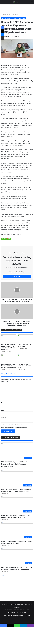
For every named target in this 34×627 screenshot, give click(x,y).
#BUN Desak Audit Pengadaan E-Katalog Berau (24, 365)
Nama (3, 402)
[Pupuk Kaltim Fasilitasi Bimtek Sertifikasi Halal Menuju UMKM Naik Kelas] (8, 358)
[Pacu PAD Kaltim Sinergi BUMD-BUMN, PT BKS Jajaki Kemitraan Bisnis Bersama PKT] (8, 338)
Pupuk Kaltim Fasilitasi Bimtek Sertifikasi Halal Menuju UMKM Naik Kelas (8, 365)
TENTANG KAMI (9, 610)
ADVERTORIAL (15, 14)
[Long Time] (17, 2)
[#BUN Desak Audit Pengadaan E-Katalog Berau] (25, 358)
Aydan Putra (17, 607)
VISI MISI (27, 615)
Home (4, 14)
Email (3, 410)
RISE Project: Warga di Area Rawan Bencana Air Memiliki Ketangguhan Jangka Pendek (14, 464)
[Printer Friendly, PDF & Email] (6, 238)
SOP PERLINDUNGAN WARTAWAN (17, 612)
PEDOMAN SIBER (24, 610)
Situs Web (4, 417)
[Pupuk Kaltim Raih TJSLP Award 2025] (25, 338)
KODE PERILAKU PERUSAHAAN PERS (14, 615)
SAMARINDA (21, 18)
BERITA (8, 14)
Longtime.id (6, 36)
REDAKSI (16, 610)
